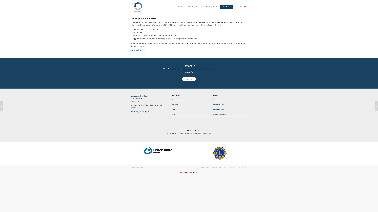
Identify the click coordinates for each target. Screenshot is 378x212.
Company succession (178, 100)
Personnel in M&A (218, 109)
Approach (175, 104)
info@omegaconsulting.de (140, 111)
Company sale (217, 100)
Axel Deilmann (185, 43)
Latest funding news (138, 50)
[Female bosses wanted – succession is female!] (376, 106)
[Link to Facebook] (242, 167)
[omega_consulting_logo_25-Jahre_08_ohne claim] (138, 6)
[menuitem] (180, 6)
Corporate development (220, 114)
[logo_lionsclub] (220, 153)
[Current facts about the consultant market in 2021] (1, 106)
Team (173, 109)
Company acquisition (219, 104)
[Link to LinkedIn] (239, 167)
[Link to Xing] (245, 167)
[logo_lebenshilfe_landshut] (158, 150)
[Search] (236, 6)
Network (174, 114)
